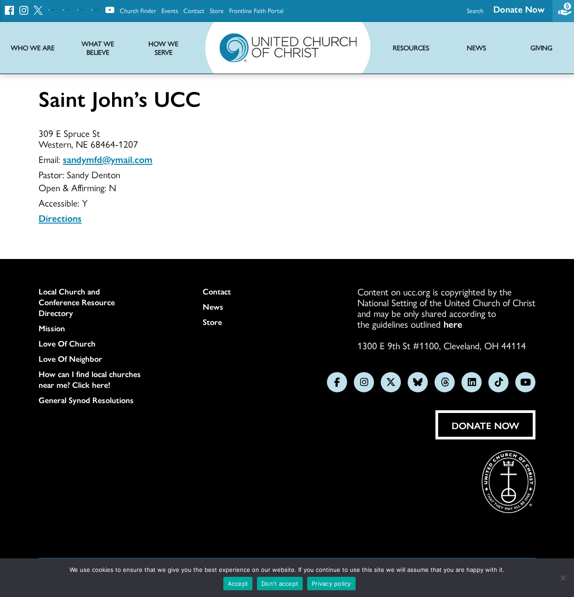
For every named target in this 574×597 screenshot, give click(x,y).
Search (475, 10)
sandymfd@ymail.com (107, 159)
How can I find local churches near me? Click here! (90, 379)
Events (169, 10)
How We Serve (163, 48)
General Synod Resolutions (86, 400)
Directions (60, 217)
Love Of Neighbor (70, 358)
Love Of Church (67, 343)
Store (217, 10)
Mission (52, 328)
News (213, 306)
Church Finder (138, 10)
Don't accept (279, 583)
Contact (193, 10)
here (453, 323)
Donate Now (518, 8)
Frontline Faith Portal (256, 10)
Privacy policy (331, 583)
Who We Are (33, 48)
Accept (238, 583)
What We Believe (98, 48)
